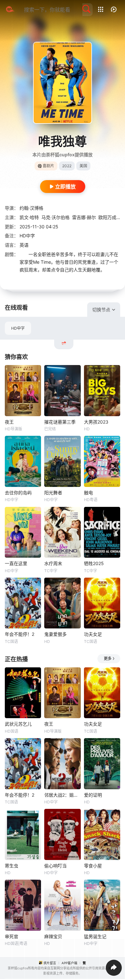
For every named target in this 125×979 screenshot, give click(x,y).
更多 (108, 658)
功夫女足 (93, 634)
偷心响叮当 (55, 865)
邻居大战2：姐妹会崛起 (62, 795)
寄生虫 (11, 865)
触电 (88, 492)
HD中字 (18, 328)
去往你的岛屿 (18, 492)
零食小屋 (93, 865)
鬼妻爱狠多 (55, 634)
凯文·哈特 (29, 217)
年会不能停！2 (19, 634)
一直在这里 (16, 563)
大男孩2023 (96, 422)
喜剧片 (48, 165)
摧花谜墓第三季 (60, 422)
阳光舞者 (53, 492)
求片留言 (49, 963)
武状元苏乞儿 (18, 724)
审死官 (11, 936)
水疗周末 (53, 563)
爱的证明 (93, 795)
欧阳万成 (107, 217)
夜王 (9, 422)
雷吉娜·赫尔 (84, 217)
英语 (24, 245)
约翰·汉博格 (31, 208)
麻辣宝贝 (53, 936)
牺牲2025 (94, 563)
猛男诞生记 (95, 936)
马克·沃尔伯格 (55, 217)
